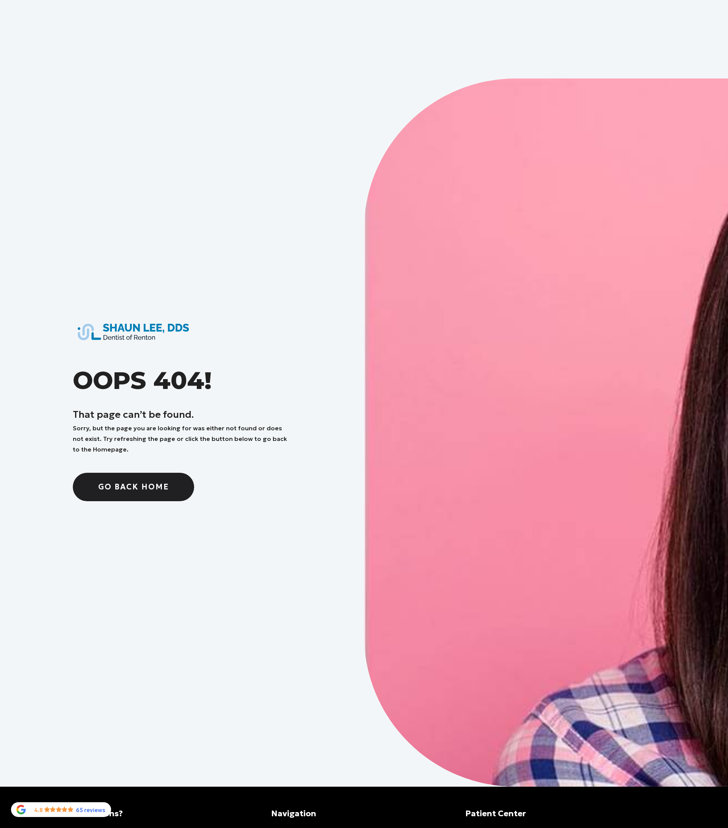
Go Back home (133, 487)
